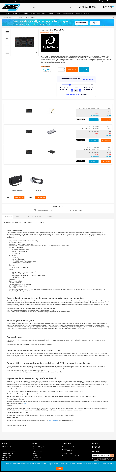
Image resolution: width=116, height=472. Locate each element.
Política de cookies (8, 453)
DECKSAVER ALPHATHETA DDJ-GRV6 (89, 128)
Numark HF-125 (37, 191)
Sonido (35, 453)
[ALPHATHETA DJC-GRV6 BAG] (51, 152)
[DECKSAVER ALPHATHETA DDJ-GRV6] (51, 131)
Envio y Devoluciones (9, 447)
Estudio (35, 455)
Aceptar (59, 468)
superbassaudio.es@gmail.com (72, 456)
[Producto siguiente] (113, 17)
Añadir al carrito (72, 69)
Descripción (8, 216)
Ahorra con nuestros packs (49, 32)
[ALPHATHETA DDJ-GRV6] (28, 111)
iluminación (36, 459)
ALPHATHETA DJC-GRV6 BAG (91, 149)
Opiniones (49, 216)
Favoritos (111, 1)
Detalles (19, 216)
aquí (25, 403)
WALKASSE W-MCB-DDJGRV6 (15, 191)
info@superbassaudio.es (45, 210)
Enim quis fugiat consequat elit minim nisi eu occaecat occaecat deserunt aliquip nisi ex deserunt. (104, 459)
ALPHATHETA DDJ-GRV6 (93, 106)
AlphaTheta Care (53, 420)
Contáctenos (6, 457)
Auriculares (36, 449)
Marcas (5, 459)
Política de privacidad (9, 451)
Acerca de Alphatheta (34, 216)
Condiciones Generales (9, 449)
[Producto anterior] (112, 17)
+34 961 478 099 (6, 1)
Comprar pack (106, 120)
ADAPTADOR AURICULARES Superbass (89, 108)
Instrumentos (37, 457)
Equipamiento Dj (37, 451)
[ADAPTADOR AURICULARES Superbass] (51, 111)
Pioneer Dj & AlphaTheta (40, 447)
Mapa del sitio (7, 455)
